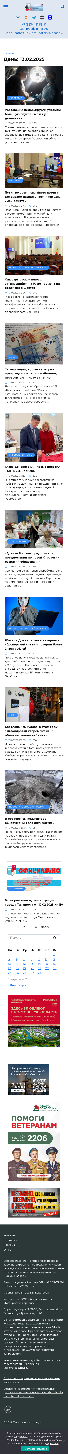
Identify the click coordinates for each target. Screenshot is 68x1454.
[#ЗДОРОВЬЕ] (34, 103)
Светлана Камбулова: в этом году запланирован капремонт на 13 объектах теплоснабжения (31, 731)
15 (46, 963)
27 (32, 972)
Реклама (9, 1244)
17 (9, 968)
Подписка (10, 1240)
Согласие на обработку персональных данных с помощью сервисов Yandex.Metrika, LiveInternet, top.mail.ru (33, 1392)
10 (9, 963)
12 (24, 963)
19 (24, 968)
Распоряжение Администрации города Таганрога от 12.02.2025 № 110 (34, 902)
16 (54, 963)
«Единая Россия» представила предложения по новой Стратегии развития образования (32, 557)
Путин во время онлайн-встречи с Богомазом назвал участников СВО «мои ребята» (32, 197)
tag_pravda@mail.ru (34, 28)
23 (54, 968)
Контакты (9, 1235)
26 (24, 972)
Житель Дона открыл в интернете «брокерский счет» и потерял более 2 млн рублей (34, 644)
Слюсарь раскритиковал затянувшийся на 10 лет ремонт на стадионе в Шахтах (32, 284)
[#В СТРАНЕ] (34, 185)
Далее (45, 927)
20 (32, 968)
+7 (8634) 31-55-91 (34, 24)
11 (17, 963)
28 (40, 972)
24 (10, 972)
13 (32, 963)
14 (39, 963)
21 (39, 968)
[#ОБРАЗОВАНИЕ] (34, 546)
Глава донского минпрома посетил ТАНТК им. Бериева (32, 469)
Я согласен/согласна (35, 1448)
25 (17, 972)
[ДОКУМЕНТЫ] (34, 893)
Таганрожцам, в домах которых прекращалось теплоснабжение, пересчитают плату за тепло (31, 373)
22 (47, 968)
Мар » (22, 985)
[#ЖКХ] (34, 362)
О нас (7, 1249)
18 (17, 968)
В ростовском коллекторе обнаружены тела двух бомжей (30, 821)
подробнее (21, 1436)
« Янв (12, 985)
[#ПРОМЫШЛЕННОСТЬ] (34, 459)
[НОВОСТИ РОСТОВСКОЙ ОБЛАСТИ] (34, 272)
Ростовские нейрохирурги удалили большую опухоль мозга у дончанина (33, 114)
